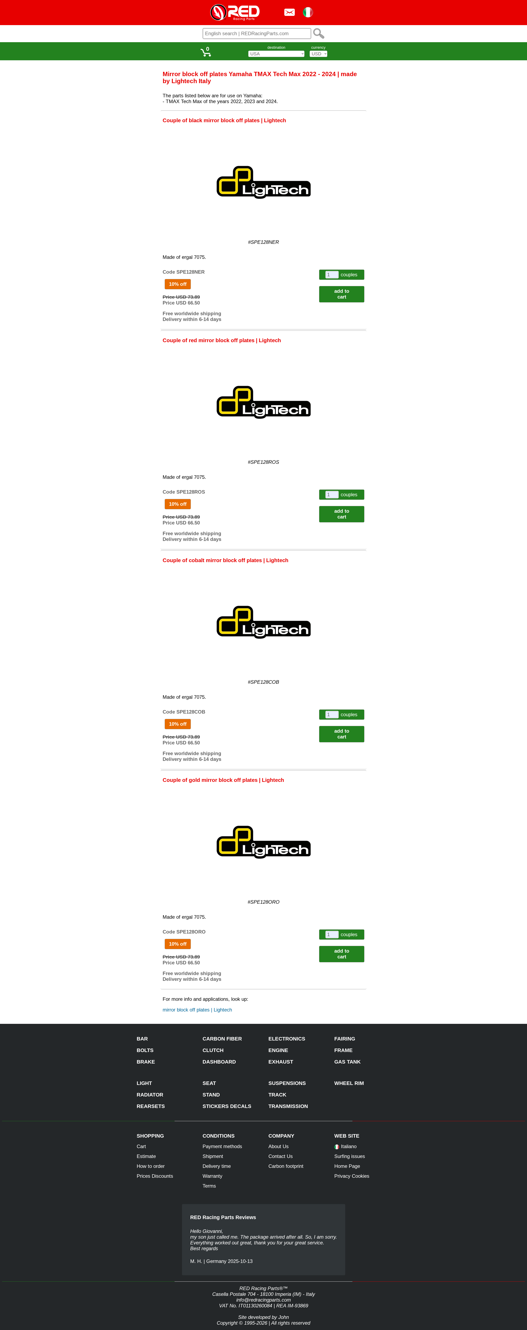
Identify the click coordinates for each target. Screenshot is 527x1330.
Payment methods (222, 1146)
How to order (151, 1166)
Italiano (349, 1146)
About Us (278, 1146)
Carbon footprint (285, 1166)
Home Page (347, 1166)
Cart (141, 1146)
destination (276, 47)
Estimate (146, 1156)
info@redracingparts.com (263, 1300)
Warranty (212, 1176)
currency (318, 47)
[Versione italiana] (336, 1148)
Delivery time (217, 1166)
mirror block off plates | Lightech (197, 1010)
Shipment (213, 1156)
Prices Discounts (155, 1176)
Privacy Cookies (351, 1176)
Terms (209, 1186)
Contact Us (280, 1156)
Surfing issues (349, 1156)
